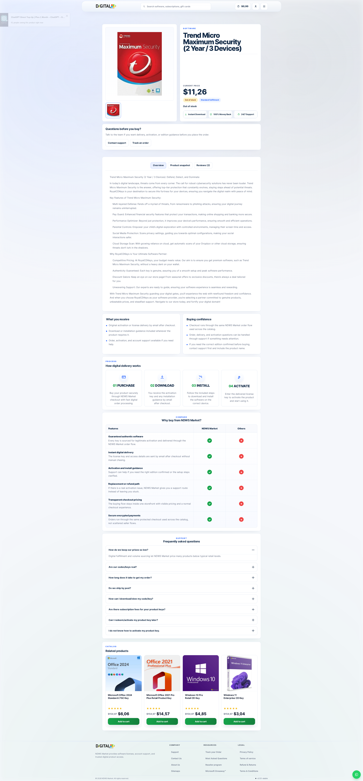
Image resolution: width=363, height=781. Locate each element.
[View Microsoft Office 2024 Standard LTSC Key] (124, 691)
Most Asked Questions (216, 758)
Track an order (140, 142)
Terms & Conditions (249, 771)
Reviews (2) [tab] (203, 165)
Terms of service (247, 758)
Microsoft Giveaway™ (215, 771)
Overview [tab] (158, 165)
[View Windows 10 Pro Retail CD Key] (201, 691)
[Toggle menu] (264, 6)
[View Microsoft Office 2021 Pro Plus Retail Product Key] (162, 691)
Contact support (117, 142)
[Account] (255, 6)
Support (175, 752)
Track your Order (213, 752)
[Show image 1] (113, 110)
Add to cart (123, 721)
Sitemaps (175, 771)
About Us (175, 765)
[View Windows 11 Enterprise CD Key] (239, 691)
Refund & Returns (248, 765)
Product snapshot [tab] (180, 165)
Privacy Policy (246, 752)
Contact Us (176, 758)
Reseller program (213, 765)
